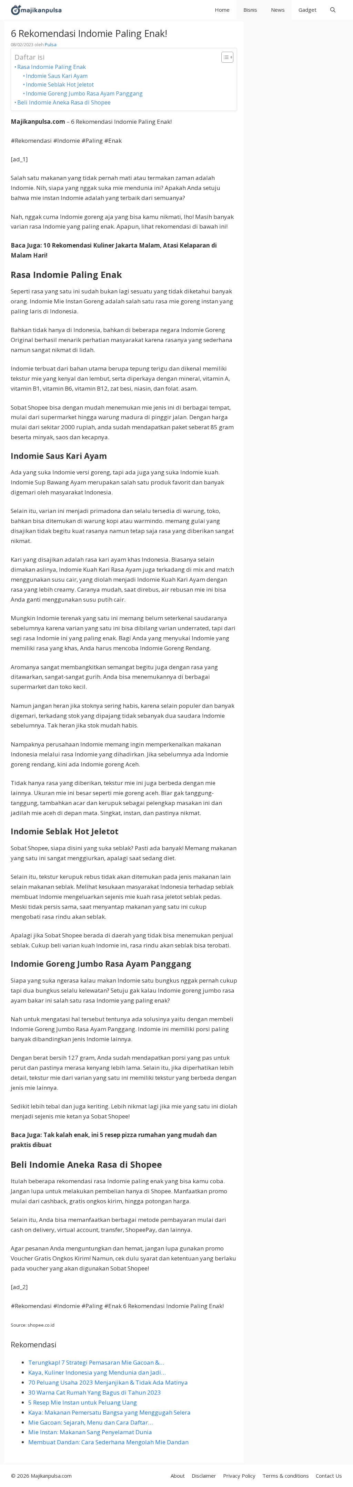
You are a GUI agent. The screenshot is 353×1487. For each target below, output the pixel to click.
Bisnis (250, 9)
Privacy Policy (239, 1475)
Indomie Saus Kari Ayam (57, 76)
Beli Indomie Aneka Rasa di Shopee (64, 102)
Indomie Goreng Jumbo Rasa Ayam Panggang (84, 93)
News (278, 9)
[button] (332, 10)
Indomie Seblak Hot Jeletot (60, 84)
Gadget (307, 9)
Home (222, 9)
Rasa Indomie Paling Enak (51, 67)
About (178, 1475)
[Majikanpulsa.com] (36, 10)
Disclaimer (204, 1475)
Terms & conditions (285, 1475)
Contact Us (329, 1475)
